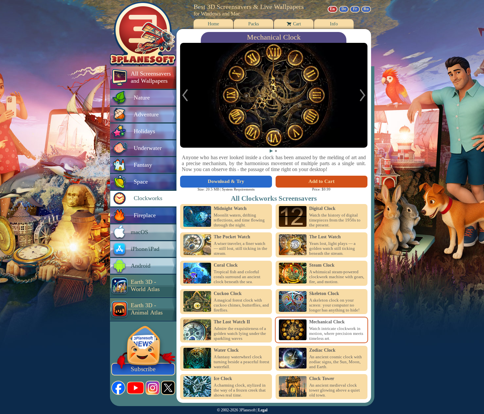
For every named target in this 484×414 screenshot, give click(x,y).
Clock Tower (321, 378)
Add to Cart (322, 181)
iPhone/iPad (145, 249)
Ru (366, 9)
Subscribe (143, 369)
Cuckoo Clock (228, 293)
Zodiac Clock (322, 350)
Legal (262, 410)
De (343, 9)
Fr (355, 9)
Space (141, 181)
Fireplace (145, 215)
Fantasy (143, 165)
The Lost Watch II (232, 322)
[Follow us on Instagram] (153, 388)
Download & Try (226, 181)
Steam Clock (322, 265)
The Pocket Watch (232, 237)
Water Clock (226, 350)
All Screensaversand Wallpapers (151, 77)
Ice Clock (223, 378)
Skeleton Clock (324, 293)
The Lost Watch (325, 237)
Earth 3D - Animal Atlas (147, 309)
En (332, 9)
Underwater (148, 148)
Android (140, 265)
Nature (142, 97)
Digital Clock (322, 208)
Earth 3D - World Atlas (145, 285)
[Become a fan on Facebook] (118, 388)
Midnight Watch (230, 208)
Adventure (146, 114)
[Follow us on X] (168, 388)
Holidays (144, 131)
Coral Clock (226, 265)
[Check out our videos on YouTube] (135, 388)
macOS (139, 232)
